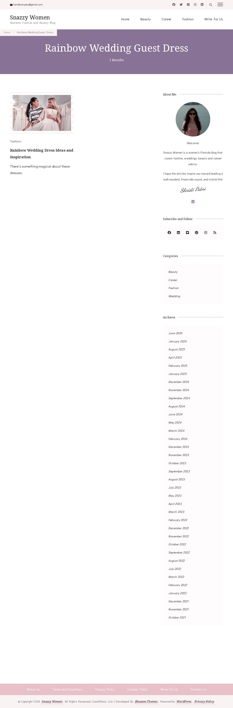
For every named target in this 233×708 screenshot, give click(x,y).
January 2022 (177, 593)
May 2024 (174, 422)
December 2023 (178, 447)
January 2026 (177, 341)
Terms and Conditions (67, 689)
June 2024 (175, 414)
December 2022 (178, 528)
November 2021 (178, 609)
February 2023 (177, 520)
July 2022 (174, 569)
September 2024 (179, 398)
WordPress (184, 701)
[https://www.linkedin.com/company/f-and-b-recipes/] (178, 233)
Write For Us (213, 19)
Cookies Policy (137, 689)
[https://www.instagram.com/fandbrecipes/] (205, 233)
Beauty (145, 19)
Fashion (188, 19)
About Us (33, 689)
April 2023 (174, 504)
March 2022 (176, 577)
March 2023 (176, 512)
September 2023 (178, 471)
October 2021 (177, 617)
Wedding (174, 296)
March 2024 (176, 430)
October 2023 (177, 463)
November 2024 (178, 390)
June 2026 (175, 333)
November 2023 (178, 455)
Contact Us (198, 689)
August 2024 (176, 406)
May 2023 (174, 495)
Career (166, 19)
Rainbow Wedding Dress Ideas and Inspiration (41, 153)
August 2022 (176, 560)
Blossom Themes (146, 701)
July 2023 (174, 487)
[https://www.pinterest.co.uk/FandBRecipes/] (196, 233)
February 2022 (177, 585)
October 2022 (177, 544)
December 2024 (178, 382)
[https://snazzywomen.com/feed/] (214, 233)
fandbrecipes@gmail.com (28, 4)
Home (125, 19)
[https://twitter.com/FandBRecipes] (187, 233)
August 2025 (176, 349)
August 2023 (176, 479)
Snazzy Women (30, 17)
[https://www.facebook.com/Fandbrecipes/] (169, 233)
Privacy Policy (104, 689)
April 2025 (175, 357)
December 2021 (178, 601)
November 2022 (178, 536)
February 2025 (177, 365)
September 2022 (178, 552)
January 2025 (177, 374)
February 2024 (177, 439)
